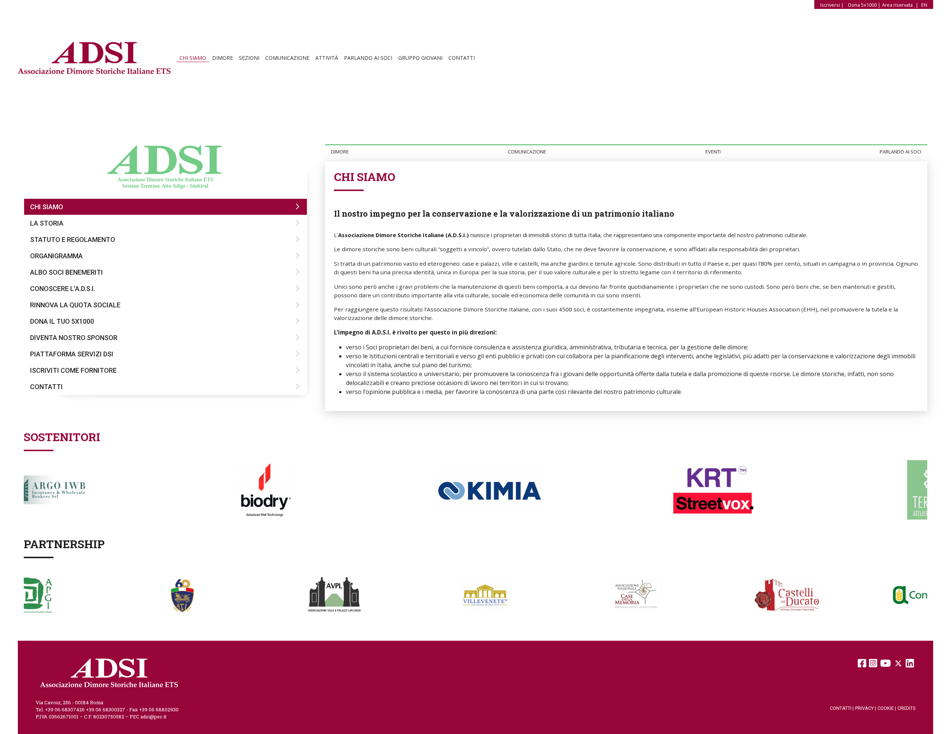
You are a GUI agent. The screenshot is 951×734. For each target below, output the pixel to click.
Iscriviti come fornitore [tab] (73, 370)
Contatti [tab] (46, 387)
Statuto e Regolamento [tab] (72, 239)
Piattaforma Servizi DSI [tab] (71, 354)
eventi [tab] (713, 151)
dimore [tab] (340, 151)
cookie (886, 708)
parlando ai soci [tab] (900, 151)
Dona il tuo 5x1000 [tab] (62, 321)
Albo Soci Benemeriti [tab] (66, 272)
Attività (326, 57)
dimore (222, 57)
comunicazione (287, 57)
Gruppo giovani (420, 57)
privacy (865, 708)
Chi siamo (192, 57)
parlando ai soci (368, 57)
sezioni (249, 57)
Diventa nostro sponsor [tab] (73, 338)
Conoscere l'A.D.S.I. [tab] (62, 288)
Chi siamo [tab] (46, 207)
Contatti (461, 57)
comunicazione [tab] (527, 151)
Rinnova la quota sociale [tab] (75, 305)
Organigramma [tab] (56, 256)
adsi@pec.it (153, 717)
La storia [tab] (47, 223)
